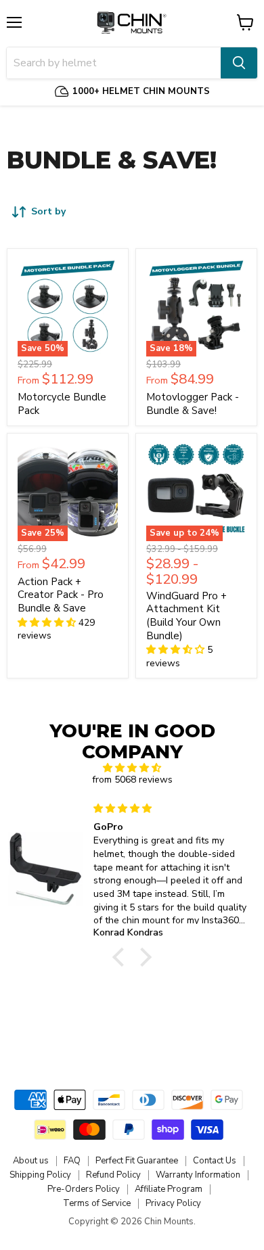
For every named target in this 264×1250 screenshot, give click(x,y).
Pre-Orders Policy (83, 1189)
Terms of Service (97, 1203)
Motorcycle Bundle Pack (62, 403)
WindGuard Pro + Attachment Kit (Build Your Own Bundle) (186, 616)
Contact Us (214, 1161)
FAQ (72, 1161)
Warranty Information (198, 1175)
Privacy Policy (173, 1203)
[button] (121, 957)
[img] (132, 768)
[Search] (239, 62)
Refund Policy (113, 1175)
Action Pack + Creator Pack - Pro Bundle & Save (61, 595)
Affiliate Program (168, 1189)
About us (31, 1161)
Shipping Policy (40, 1175)
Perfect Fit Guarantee (136, 1161)
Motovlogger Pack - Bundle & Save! (192, 403)
